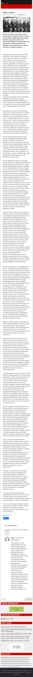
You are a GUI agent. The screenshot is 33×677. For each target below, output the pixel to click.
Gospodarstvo (4, 659)
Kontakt (16, 674)
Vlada (7, 663)
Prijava (7, 533)
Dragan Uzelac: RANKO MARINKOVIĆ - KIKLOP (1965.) (16, 634)
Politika (14, 657)
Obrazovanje (23, 665)
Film (17, 663)
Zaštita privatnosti (19, 672)
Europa (10, 663)
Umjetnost (2, 667)
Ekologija (26, 665)
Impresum (28, 672)
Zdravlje (9, 665)
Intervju (19, 663)
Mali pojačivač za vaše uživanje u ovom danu (14, 627)
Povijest (23, 657)
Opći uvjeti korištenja (21, 670)
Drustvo (16, 667)
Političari (27, 657)
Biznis (2, 661)
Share (6, 518)
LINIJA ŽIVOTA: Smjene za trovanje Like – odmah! (15, 641)
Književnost (27, 659)
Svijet (19, 659)
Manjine (30, 663)
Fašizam (14, 663)
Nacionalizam (23, 663)
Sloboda (19, 667)
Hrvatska (4, 657)
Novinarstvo (5, 665)
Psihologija (16, 665)
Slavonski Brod (11, 659)
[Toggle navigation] (4, 6)
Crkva (2, 665)
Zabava (30, 665)
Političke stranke (13, 661)
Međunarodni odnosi (22, 661)
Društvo (18, 657)
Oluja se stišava (9, 619)
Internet (13, 667)
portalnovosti (7, 515)
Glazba (27, 663)
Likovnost (12, 665)
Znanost (6, 667)
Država (9, 657)
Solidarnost (10, 667)
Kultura (16, 659)
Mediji (22, 659)
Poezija (19, 665)
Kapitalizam (6, 661)
